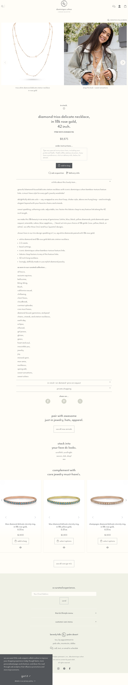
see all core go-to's (64, 563)
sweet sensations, (25, 372)
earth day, (22, 320)
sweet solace (23, 376)
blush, (20, 287)
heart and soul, (24, 343)
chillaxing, (22, 294)
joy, (19, 354)
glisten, (21, 335)
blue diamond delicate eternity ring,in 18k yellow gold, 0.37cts (64, 527)
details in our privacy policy (24, 681)
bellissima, (22, 279)
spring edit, (22, 369)
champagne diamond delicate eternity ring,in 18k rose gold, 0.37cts (107, 527)
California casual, (25, 290)
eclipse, (21, 324)
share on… (64, 396)
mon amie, (22, 361)
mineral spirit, (23, 358)
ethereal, (21, 328)
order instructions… (64, 145)
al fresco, (21, 272)
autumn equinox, (25, 275)
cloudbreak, (23, 301)
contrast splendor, (25, 305)
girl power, (22, 331)
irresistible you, (24, 346)
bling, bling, (23, 283)
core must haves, (25, 309)
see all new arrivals (64, 429)
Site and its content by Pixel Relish (64, 660)
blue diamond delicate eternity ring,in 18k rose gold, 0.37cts (20, 527)
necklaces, (22, 365)
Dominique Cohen (64, 6)
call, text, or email (61, 648)
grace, (20, 339)
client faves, (23, 298)
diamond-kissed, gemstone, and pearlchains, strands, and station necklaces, (34, 315)
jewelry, (21, 350)
